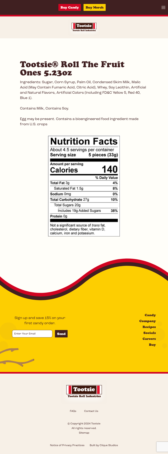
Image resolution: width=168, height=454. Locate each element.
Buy (152, 344)
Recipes (149, 327)
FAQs (73, 411)
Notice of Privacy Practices (67, 445)
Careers (149, 338)
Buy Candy (70, 7)
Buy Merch (95, 7)
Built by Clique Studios (104, 445)
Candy (150, 315)
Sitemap (84, 433)
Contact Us (91, 411)
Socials (149, 332)
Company (147, 321)
